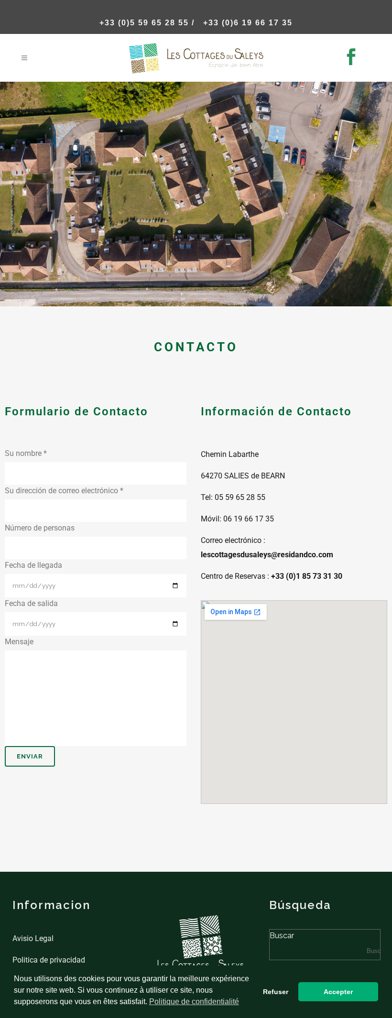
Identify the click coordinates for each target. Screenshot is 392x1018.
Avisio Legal (33, 938)
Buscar (282, 935)
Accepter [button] (338, 992)
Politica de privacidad (48, 959)
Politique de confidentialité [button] (194, 1001)
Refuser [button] (275, 992)
